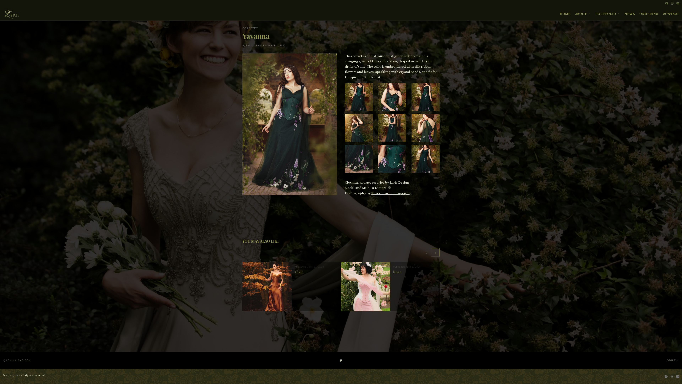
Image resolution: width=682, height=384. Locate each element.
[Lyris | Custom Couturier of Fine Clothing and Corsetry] (12, 12)
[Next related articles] (435, 252)
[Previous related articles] (426, 252)
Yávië (299, 271)
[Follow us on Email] (677, 3)
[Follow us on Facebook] (666, 3)
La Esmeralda (381, 188)
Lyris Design (399, 182)
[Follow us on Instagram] (672, 3)
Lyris (249, 45)
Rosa (397, 271)
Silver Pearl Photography (391, 193)
